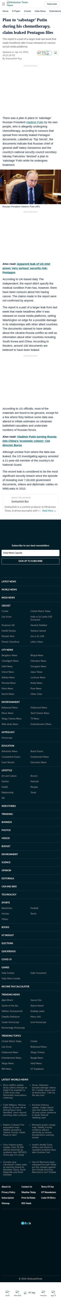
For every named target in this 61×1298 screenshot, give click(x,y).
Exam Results (8, 759)
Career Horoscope (10, 1019)
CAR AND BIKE (9, 883)
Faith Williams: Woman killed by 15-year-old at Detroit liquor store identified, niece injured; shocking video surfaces (15, 1106)
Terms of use (47, 1183)
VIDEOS (6, 835)
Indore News (8, 668)
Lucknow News (37, 674)
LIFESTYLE (7, 767)
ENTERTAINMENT (11, 699)
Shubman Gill (8, 622)
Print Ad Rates (28, 1194)
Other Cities (36, 690)
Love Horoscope (38, 1019)
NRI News (6, 1065)
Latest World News (15, 1076)
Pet (3, 794)
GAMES (5, 964)
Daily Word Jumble (11, 975)
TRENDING (7, 811)
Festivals (34, 778)
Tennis (33, 910)
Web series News (10, 721)
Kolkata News (8, 674)
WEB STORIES (9, 802)
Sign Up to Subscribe (30, 557)
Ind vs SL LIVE (37, 633)
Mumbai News (9, 679)
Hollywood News (38, 704)
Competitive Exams (11, 753)
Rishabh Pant (8, 633)
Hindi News (36, 1060)
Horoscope (7, 734)
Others (5, 916)
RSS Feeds (26, 1200)
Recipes (34, 783)
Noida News (36, 679)
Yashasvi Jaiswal (38, 627)
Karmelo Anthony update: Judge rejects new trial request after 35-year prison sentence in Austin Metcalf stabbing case (44, 1107)
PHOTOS (6, 827)
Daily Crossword (38, 969)
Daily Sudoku (8, 969)
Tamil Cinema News (39, 710)
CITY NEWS (7, 646)
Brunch (34, 772)
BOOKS (5, 924)
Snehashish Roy (20, 501)
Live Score (6, 613)
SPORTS (6, 899)
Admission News (10, 748)
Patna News (7, 685)
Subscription (8, 1194)
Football (34, 905)
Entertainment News (11, 1054)
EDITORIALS (8, 875)
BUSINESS (7, 819)
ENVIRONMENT (10, 851)
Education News (38, 759)
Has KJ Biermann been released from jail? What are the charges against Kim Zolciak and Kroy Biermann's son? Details (44, 1163)
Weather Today (28, 1189)
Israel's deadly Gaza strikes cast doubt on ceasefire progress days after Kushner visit (44, 1145)
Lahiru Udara (36, 638)
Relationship (7, 789)
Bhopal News (36, 652)
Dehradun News (38, 657)
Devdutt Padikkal (38, 622)
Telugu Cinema (37, 1049)
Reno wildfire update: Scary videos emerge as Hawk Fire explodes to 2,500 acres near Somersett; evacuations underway (15, 1087)
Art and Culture (9, 772)
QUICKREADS (9, 948)
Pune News (35, 685)
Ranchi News (8, 690)
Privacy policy (8, 1189)
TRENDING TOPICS (11, 1032)
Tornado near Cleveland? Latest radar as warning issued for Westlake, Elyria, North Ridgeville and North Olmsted (15, 1164)
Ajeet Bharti (7, 997)
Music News (7, 710)
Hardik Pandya (9, 627)
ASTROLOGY (8, 729)
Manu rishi (35, 1013)
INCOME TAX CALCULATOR (15, 983)
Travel (33, 789)
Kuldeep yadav (37, 1008)
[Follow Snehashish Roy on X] (25, 58)
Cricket (27, 11)
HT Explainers (37, 1065)
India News (40, 11)
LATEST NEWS (9, 578)
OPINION (6, 867)
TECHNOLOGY (9, 891)
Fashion (5, 778)
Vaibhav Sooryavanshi (12, 1008)
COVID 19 (7, 956)
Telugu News (8, 1060)
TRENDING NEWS (11, 991)
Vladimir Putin (34, 122)
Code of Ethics (48, 1194)
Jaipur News (36, 668)
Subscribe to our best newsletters (30, 542)
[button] (4, 4)
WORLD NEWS (9, 586)
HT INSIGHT (8, 932)
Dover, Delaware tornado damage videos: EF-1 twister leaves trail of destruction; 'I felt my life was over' (44, 1086)
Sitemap (6, 1200)
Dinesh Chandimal (10, 638)
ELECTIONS (7, 940)
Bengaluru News (9, 652)
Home (5, 11)
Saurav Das (35, 997)
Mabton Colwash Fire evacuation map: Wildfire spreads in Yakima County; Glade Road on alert (14, 1126)
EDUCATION (8, 742)
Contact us (26, 1183)
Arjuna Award (37, 1002)
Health (5, 783)
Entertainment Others (40, 721)
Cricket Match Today (40, 608)
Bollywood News (10, 704)
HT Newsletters (48, 1189)
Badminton (7, 905)
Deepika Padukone (11, 1013)
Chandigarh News (10, 657)
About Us (6, 1183)
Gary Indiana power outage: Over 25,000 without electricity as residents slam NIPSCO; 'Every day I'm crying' (15, 1146)
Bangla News (36, 1054)
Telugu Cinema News (12, 715)
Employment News (39, 753)
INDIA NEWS (8, 594)
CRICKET (6, 602)
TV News (34, 715)
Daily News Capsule (12, 549)
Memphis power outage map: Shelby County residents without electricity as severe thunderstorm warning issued (43, 1127)
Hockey (5, 910)
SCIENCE (6, 859)
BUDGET (6, 843)
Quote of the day (10, 1002)
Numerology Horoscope (13, 1024)
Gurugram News (38, 663)
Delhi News (7, 663)
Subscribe (52, 4)
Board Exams (36, 748)
